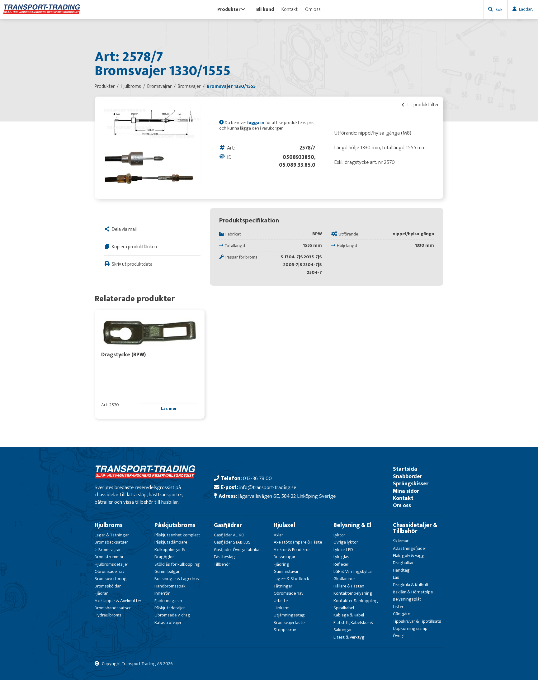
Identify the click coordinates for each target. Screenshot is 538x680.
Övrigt (399, 636)
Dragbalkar (403, 563)
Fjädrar (101, 593)
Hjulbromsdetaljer (111, 564)
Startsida (405, 468)
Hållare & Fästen (348, 586)
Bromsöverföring (111, 579)
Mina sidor (406, 491)
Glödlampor (344, 579)
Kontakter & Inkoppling (355, 601)
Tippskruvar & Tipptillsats (417, 621)
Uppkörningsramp (410, 628)
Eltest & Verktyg (349, 637)
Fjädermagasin (168, 601)
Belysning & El (352, 525)
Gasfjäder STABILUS (232, 542)
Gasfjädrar (228, 525)
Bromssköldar (108, 586)
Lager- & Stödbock (291, 579)
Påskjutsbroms (175, 525)
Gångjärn (401, 614)
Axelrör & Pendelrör (292, 550)
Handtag (401, 570)
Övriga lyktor (345, 542)
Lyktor (339, 535)
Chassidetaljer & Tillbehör (415, 528)
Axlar (278, 535)
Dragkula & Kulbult (411, 585)
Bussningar (284, 557)
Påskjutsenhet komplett (177, 535)
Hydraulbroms (108, 615)
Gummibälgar (167, 571)
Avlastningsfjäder (409, 548)
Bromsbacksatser (111, 542)
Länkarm (282, 608)
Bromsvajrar (109, 550)
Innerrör (162, 593)
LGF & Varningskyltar (353, 571)
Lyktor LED (343, 550)
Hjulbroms (109, 525)
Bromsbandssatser (113, 608)
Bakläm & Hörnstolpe (413, 592)
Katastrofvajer (168, 622)
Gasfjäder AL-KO (229, 535)
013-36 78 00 (257, 478)
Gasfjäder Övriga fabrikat (237, 550)
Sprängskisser (410, 483)
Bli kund (265, 9)
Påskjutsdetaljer (169, 608)
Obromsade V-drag (172, 615)
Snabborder (407, 476)
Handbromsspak (170, 586)
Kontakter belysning (352, 593)
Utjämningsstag (289, 615)
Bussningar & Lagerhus (176, 579)
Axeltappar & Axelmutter (118, 601)
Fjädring (281, 564)
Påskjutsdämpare (170, 542)
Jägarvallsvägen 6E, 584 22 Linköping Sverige (287, 496)
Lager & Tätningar (112, 535)
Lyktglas (341, 557)
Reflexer (340, 564)
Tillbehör (222, 564)
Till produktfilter (422, 105)
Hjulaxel (284, 525)
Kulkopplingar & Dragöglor (169, 553)
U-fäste (281, 601)
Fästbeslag (224, 557)
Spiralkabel (343, 608)
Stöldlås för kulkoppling (177, 564)
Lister (398, 607)
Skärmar (400, 541)
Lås (396, 577)
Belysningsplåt (407, 599)
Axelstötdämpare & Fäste (298, 542)
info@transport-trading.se (267, 487)
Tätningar (283, 586)
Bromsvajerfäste (289, 622)
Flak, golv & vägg (409, 555)
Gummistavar (286, 571)
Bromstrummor (109, 557)
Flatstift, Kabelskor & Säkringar (353, 626)
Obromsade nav (109, 571)
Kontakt (289, 9)
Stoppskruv (285, 630)
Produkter (228, 9)
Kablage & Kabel (348, 615)
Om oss (313, 9)
